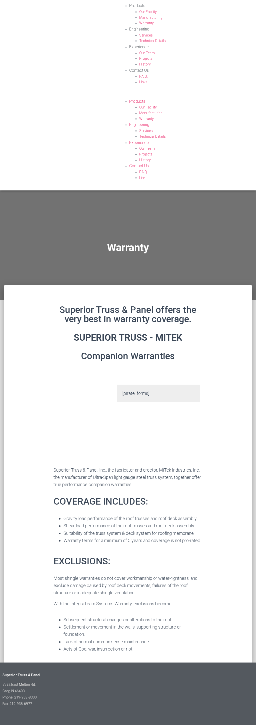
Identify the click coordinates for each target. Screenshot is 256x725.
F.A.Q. (143, 76)
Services (146, 35)
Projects (145, 58)
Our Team (147, 53)
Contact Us (139, 70)
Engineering (139, 29)
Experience (139, 46)
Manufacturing (150, 17)
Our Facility (148, 12)
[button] (186, 95)
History (145, 64)
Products (137, 5)
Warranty (146, 23)
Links (143, 82)
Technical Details (152, 41)
